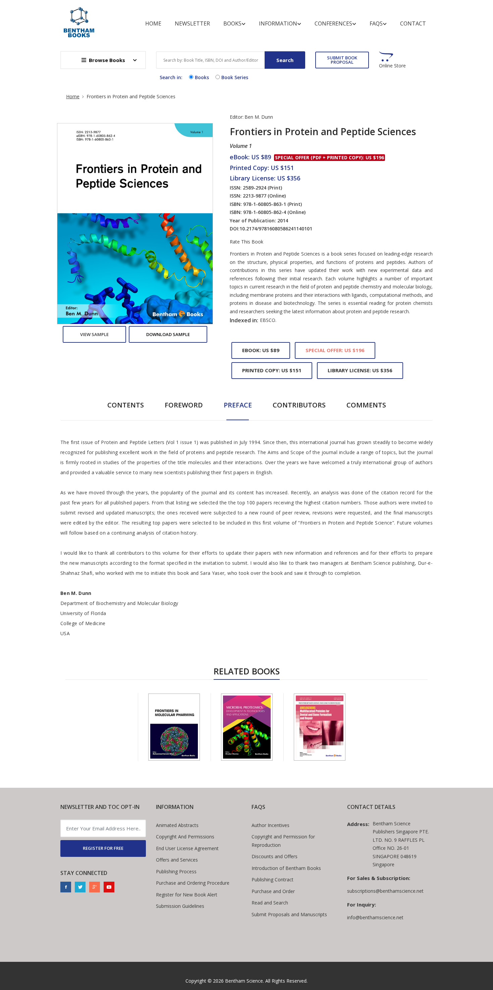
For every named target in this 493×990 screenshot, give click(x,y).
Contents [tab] (125, 404)
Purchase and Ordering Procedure (192, 883)
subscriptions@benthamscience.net (385, 891)
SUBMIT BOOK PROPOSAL (342, 60)
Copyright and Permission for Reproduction (283, 840)
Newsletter (192, 23)
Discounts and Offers (274, 856)
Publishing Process (176, 871)
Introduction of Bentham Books (286, 868)
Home (153, 23)
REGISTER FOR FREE (103, 848)
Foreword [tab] (184, 404)
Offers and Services (177, 860)
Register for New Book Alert (186, 894)
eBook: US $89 (260, 350)
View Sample (94, 334)
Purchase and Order (273, 891)
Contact (413, 23)
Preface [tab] (238, 404)
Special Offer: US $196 (335, 350)
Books (232, 23)
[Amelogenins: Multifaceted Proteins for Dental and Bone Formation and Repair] (319, 727)
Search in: (171, 77)
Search (284, 60)
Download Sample (168, 334)
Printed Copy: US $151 (272, 370)
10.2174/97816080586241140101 (275, 228)
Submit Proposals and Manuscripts (289, 914)
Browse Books (107, 60)
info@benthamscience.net (375, 917)
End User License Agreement (187, 848)
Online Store (392, 65)
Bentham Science (244, 981)
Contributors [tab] (299, 404)
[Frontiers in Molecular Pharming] (174, 727)
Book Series (234, 77)
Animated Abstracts (177, 825)
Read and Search (270, 902)
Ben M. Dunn (258, 117)
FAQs (376, 23)
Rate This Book (246, 242)
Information (278, 23)
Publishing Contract (272, 879)
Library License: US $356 (360, 370)
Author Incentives (270, 825)
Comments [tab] (366, 404)
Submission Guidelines (180, 906)
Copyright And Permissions (185, 836)
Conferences (333, 23)
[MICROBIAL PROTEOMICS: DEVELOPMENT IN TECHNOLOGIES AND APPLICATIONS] (247, 727)
